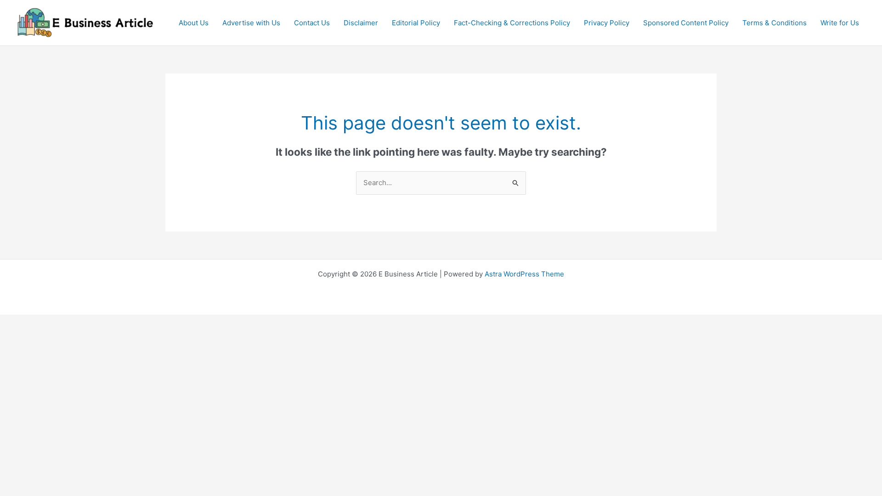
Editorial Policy (416, 22)
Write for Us (839, 22)
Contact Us (312, 22)
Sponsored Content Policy (686, 22)
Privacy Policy (606, 22)
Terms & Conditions (774, 22)
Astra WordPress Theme (524, 274)
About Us (194, 22)
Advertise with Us (251, 22)
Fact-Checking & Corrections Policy (512, 22)
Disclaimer (361, 22)
